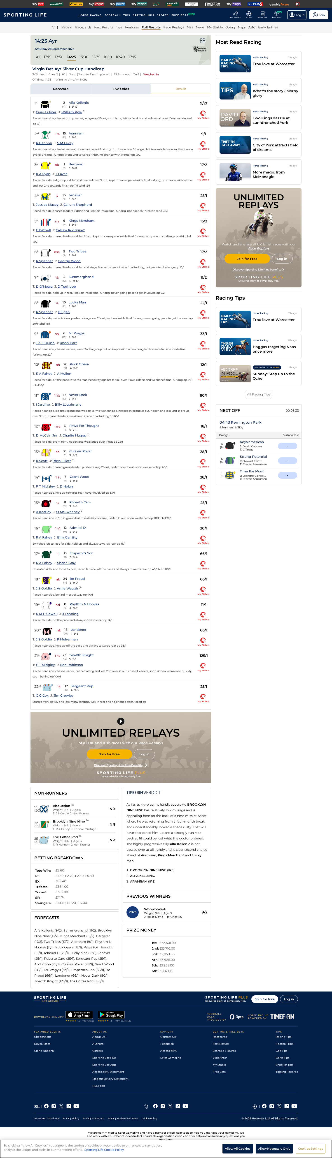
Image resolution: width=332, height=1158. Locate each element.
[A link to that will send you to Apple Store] (79, 1017)
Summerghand (81, 277)
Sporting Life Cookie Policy (104, 1149)
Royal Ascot (42, 1043)
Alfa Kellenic (79, 103)
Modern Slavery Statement (110, 1078)
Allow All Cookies (237, 1148)
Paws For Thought (84, 426)
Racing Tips (283, 1036)
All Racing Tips (258, 394)
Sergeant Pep (82, 686)
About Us (98, 1036)
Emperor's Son (82, 553)
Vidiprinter (220, 1057)
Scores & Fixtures (224, 1050)
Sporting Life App (104, 1064)
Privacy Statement (93, 1118)
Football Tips (284, 1043)
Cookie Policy (149, 1118)
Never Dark (78, 395)
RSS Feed (98, 1085)
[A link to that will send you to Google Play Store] (114, 1017)
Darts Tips (282, 1057)
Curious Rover (80, 451)
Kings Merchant (82, 221)
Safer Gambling (170, 1057)
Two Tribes (77, 251)
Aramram (76, 133)
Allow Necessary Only (274, 1148)
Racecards (220, 1036)
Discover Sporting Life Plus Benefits (118, 765)
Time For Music (252, 471)
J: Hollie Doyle (153, 916)
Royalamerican (252, 442)
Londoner (78, 630)
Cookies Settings (310, 1148)
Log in (144, 754)
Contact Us (168, 1036)
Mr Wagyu (77, 333)
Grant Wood (79, 477)
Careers (97, 1050)
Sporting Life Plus (104, 1057)
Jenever (75, 195)
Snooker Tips (284, 1064)
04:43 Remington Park (241, 422)
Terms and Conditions (46, 1118)
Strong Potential (253, 457)
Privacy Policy (71, 1118)
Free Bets (219, 1071)
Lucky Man (77, 302)
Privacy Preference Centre (123, 1118)
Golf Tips (281, 1050)
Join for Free (109, 754)
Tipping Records (287, 1071)
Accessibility (168, 1050)
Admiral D (78, 528)
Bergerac (76, 164)
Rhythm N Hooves (84, 604)
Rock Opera (79, 364)
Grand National (44, 1050)
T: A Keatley (174, 916)
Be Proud (77, 579)
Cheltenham (42, 1036)
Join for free (265, 999)
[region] (166, 1149)
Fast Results (221, 1043)
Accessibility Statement (108, 1071)
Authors (97, 1043)
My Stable (219, 1064)
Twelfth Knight (81, 655)
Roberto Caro (80, 502)
